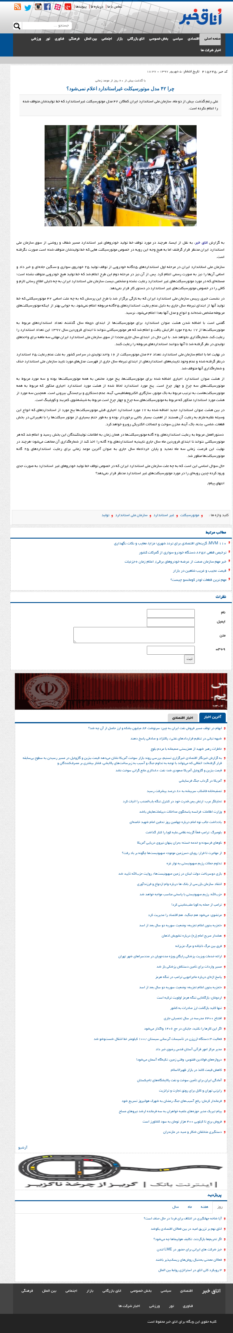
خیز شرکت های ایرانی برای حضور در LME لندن (189, 1250)
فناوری (59, 39)
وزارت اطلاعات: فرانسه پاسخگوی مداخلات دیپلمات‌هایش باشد (180, 812)
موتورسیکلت (189, 515)
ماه (190, 1207)
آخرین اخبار (212, 717)
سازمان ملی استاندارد (131, 515)
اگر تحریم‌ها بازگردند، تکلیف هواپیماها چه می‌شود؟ (188, 1239)
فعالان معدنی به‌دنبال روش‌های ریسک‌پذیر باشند (189, 1260)
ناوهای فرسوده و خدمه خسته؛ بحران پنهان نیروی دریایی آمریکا (179, 843)
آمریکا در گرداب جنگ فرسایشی (200, 781)
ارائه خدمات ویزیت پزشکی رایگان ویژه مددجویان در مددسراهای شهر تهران (170, 956)
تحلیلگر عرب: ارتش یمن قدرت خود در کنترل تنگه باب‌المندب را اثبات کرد (172, 802)
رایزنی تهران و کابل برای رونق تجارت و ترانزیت (190, 1091)
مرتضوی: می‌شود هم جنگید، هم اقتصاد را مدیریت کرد (185, 915)
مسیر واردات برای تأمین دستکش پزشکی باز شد (189, 967)
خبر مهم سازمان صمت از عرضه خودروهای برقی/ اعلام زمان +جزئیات (175, 562)
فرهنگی (74, 39)
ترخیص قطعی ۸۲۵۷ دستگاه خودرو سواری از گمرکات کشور (182, 553)
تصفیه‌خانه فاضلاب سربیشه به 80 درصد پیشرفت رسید (184, 791)
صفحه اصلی (212, 39)
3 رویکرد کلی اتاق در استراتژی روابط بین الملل (190, 1270)
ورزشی (36, 39)
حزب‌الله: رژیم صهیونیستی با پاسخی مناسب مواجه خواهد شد (181, 894)
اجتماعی (107, 39)
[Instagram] (38, 6)
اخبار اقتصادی (182, 718)
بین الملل (90, 39)
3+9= (220, 649)
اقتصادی (193, 39)
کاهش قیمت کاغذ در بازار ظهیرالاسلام (196, 1070)
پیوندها (81, 7)
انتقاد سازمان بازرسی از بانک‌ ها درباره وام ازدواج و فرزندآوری (179, 884)
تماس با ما (114, 7)
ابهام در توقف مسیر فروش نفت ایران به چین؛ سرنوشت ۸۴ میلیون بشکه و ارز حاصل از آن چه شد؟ (155, 728)
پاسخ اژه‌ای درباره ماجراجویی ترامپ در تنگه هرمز (188, 977)
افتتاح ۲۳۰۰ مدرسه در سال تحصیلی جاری (193, 1018)
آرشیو (22, 1148)
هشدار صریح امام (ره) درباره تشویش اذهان (192, 936)
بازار (120, 39)
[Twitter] (27, 7)
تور (48, 39)
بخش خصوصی (158, 39)
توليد (105, 515)
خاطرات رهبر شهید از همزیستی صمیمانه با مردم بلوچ (186, 749)
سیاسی (178, 39)
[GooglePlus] (68, 6)
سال (175, 1207)
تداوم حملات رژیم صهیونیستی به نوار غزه (194, 863)
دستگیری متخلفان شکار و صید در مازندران (192, 1132)
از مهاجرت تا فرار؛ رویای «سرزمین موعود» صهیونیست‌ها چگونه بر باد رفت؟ (172, 853)
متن (222, 636)
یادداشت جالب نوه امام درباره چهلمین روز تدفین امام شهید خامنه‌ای (176, 822)
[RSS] (17, 6)
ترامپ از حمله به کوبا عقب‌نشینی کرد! (196, 905)
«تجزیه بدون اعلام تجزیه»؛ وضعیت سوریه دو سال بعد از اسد (180, 925)
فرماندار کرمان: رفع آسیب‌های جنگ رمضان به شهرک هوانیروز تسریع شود (172, 1101)
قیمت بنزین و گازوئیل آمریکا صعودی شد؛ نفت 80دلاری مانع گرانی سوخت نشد (169, 771)
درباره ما (97, 7)
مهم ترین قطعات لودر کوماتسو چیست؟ (198, 580)
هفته (204, 1207)
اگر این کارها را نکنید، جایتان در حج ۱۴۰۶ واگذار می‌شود (183, 1029)
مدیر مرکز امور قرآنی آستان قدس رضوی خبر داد (189, 1049)
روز (220, 1207)
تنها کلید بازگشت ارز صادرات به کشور (196, 1008)
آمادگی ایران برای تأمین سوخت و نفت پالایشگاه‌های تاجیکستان (179, 1080)
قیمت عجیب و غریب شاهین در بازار (199, 571)
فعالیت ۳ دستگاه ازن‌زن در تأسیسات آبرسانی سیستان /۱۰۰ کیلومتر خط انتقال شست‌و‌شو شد (158, 1039)
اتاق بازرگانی (135, 39)
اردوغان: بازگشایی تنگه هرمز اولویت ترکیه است (189, 998)
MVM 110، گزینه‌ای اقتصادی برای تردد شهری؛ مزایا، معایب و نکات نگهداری (170, 544)
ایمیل (221, 622)
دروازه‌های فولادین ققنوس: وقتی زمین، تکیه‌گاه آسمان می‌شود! (179, 1060)
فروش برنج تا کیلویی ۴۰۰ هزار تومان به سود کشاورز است (182, 1122)
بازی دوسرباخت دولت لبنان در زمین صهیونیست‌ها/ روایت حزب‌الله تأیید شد (170, 874)
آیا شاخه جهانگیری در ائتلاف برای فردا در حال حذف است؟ (183, 1219)
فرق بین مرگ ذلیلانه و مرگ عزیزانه (198, 946)
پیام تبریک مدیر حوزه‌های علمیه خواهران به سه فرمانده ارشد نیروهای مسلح (170, 1111)
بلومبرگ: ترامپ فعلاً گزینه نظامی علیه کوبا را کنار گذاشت (184, 832)
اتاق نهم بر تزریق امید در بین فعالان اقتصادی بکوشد (186, 1229)
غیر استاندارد (164, 515)
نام (223, 613)
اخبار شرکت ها (211, 50)
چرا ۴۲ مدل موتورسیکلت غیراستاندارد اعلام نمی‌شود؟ (120, 88)
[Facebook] (47, 6)
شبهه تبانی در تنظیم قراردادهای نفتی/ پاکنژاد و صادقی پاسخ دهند (176, 739)
